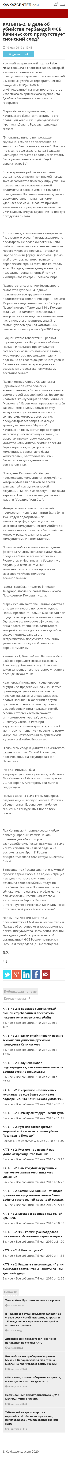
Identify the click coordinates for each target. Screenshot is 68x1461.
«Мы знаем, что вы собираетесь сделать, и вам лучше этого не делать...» (33, 1382)
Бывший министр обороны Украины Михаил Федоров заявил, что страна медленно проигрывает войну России (31, 1362)
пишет (7, 752)
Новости (10, 1292)
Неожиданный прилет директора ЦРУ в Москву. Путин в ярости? (32, 1399)
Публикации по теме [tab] (20, 992)
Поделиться (17, 54)
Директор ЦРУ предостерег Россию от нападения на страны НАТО (30, 1343)
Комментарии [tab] (17, 999)
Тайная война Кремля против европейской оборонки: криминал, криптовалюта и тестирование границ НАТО (31, 1420)
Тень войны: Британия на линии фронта (32, 1302)
